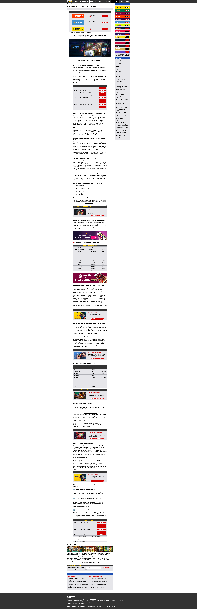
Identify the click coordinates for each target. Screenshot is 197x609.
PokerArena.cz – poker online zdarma (98, 583)
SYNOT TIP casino (121, 79)
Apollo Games (120, 63)
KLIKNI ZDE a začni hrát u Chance (97, 398)
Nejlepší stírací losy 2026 (122, 137)
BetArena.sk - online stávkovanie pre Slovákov (78, 584)
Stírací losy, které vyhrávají (122, 127)
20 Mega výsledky (121, 135)
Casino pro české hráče (122, 115)
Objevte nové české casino (122, 110)
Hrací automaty (115, 1)
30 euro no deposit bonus (122, 99)
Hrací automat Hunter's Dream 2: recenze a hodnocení (89, 554)
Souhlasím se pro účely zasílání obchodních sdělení (80, 569)
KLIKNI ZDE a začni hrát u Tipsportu (97, 358)
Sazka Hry (119, 78)
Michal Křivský (78, 8)
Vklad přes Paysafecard (122, 107)
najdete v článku (85, 506)
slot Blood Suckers (96, 339)
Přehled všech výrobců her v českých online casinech (73, 554)
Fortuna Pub (86, 451)
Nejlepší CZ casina (121, 109)
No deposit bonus (120, 94)
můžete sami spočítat (88, 152)
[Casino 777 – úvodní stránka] (69, 1)
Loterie (121, 1)
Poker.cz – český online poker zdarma (98, 584)
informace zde (86, 539)
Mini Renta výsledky (121, 120)
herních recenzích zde (96, 163)
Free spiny (76, 1)
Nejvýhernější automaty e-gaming (85, 60)
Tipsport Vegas (120, 81)
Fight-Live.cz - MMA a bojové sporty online (78, 580)
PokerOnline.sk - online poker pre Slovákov (99, 587)
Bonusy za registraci (84, 1)
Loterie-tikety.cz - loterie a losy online (98, 580)
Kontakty (68, 606)
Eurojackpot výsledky (121, 124)
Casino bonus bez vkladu (122, 86)
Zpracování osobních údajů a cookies (87, 606)
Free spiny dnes (120, 91)
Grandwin (119, 73)
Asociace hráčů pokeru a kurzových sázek (106, 602)
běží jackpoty (89, 329)
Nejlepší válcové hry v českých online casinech (90, 61)
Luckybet (119, 76)
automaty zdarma (77, 143)
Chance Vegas (120, 74)
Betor (118, 66)
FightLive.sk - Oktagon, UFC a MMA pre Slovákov (79, 586)
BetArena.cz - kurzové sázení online (76, 578)
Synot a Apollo (96, 60)
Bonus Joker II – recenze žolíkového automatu (104, 554)
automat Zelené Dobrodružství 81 (90, 413)
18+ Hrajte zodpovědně (101, 606)
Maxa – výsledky (120, 128)
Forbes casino (120, 68)
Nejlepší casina (93, 1)
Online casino (107, 1)
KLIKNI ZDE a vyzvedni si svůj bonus (97, 438)
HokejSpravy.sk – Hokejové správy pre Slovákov (79, 587)
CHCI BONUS (105, 15)
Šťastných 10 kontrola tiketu (123, 125)
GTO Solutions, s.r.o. (111, 606)
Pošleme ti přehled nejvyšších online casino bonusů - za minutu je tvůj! (76, 568)
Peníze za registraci (121, 89)
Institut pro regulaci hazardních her (91, 602)
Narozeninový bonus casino (123, 97)
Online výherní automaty (78, 222)
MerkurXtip (119, 71)
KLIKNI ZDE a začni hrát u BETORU (97, 215)
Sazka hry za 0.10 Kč (121, 114)
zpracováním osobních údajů (77, 569)
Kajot (101, 60)
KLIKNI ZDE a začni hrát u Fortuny (97, 318)
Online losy (127, 1)
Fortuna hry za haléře (121, 112)
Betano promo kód (121, 96)
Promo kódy (100, 1)
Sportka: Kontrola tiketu (122, 122)
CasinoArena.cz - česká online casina (98, 578)
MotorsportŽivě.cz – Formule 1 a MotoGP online (79, 583)
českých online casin (89, 203)
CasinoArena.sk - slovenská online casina (99, 586)
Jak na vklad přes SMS (122, 105)
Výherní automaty (77, 288)
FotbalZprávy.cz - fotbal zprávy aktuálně (77, 581)
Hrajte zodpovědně (71, 596)
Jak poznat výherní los (121, 130)
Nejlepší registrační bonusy (122, 87)
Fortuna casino (120, 69)
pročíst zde (95, 453)
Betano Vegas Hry (121, 64)
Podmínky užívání (75, 606)
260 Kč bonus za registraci (122, 101)
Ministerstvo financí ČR (78, 602)
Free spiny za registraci (122, 92)
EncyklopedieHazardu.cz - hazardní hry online (100, 581)
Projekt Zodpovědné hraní (121, 602)
